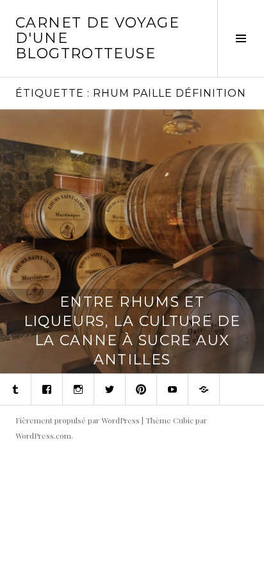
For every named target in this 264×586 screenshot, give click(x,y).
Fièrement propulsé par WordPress (77, 420)
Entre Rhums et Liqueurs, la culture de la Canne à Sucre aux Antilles (132, 330)
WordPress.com (43, 435)
